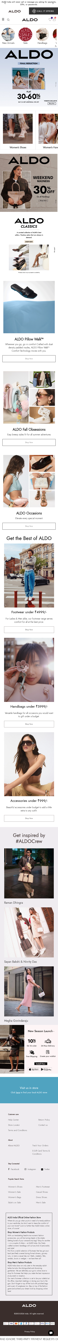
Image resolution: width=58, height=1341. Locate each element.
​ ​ (43, 11)
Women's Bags (14, 1197)
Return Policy (44, 1119)
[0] (50, 19)
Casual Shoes (42, 1192)
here (18, 1092)
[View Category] (18, 128)
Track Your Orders (40, 1145)
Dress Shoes (41, 1197)
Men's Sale (41, 1202)
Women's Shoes (15, 1186)
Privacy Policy (29, 1331)
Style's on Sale (14, 1202)
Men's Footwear (43, 1186)
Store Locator (14, 1125)
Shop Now (29, 358)
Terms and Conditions (17, 1130)
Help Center (13, 1119)
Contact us (43, 1125)
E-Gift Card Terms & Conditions (41, 1152)
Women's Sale (14, 1192)
